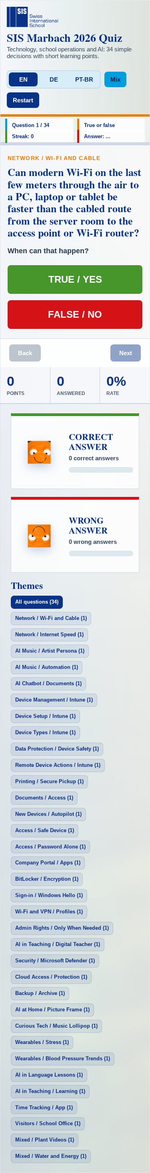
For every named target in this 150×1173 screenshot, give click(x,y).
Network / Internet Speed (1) (49, 634)
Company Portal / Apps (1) (47, 863)
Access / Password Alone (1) (50, 847)
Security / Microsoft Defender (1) (55, 961)
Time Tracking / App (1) (44, 1107)
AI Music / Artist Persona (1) (49, 651)
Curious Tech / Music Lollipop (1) (56, 1026)
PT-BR (84, 79)
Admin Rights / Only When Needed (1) (62, 928)
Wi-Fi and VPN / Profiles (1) (49, 912)
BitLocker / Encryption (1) (46, 879)
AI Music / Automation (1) (46, 667)
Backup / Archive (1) (40, 993)
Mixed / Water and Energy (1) (50, 1156)
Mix (115, 79)
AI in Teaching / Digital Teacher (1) (57, 944)
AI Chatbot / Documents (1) (48, 683)
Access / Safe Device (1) (44, 830)
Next (125, 353)
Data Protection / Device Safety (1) (57, 749)
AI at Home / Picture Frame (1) (52, 1010)
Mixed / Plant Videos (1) (44, 1140)
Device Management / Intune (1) (54, 700)
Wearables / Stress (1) (42, 1042)
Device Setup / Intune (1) (45, 716)
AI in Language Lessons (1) (49, 1075)
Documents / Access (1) (44, 798)
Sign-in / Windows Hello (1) (49, 895)
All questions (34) (36, 602)
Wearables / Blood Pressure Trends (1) (62, 1059)
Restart (23, 100)
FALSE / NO (75, 314)
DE (54, 79)
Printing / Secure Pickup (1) (49, 781)
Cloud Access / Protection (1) (51, 977)
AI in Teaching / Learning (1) (50, 1091)
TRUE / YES (75, 279)
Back (25, 353)
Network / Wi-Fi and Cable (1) (51, 618)
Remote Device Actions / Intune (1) (57, 765)
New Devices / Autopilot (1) (48, 814)
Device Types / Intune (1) (45, 732)
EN (23, 79)
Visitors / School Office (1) (47, 1123)
